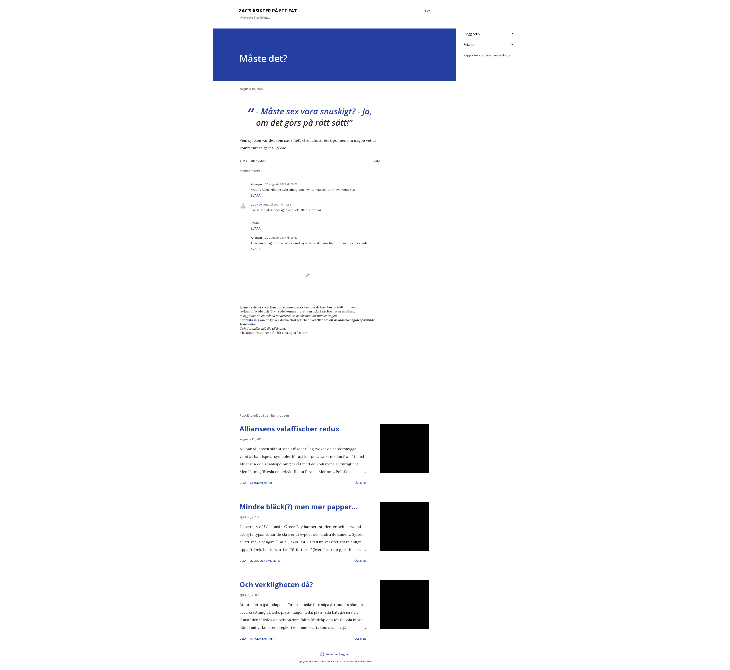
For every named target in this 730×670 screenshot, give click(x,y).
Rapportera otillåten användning (486, 55)
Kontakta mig (249, 320)
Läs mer (360, 483)
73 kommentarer (262, 483)
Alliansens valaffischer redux (289, 428)
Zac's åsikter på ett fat (268, 10)
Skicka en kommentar (266, 560)
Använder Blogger (337, 654)
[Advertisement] (304, 366)
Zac (253, 204)
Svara (256, 195)
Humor (261, 160)
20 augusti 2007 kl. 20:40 (281, 237)
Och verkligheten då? (276, 584)
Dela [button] (377, 160)
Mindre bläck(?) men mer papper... (298, 506)
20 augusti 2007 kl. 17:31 (275, 204)
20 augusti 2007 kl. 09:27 (281, 184)
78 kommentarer (262, 638)
